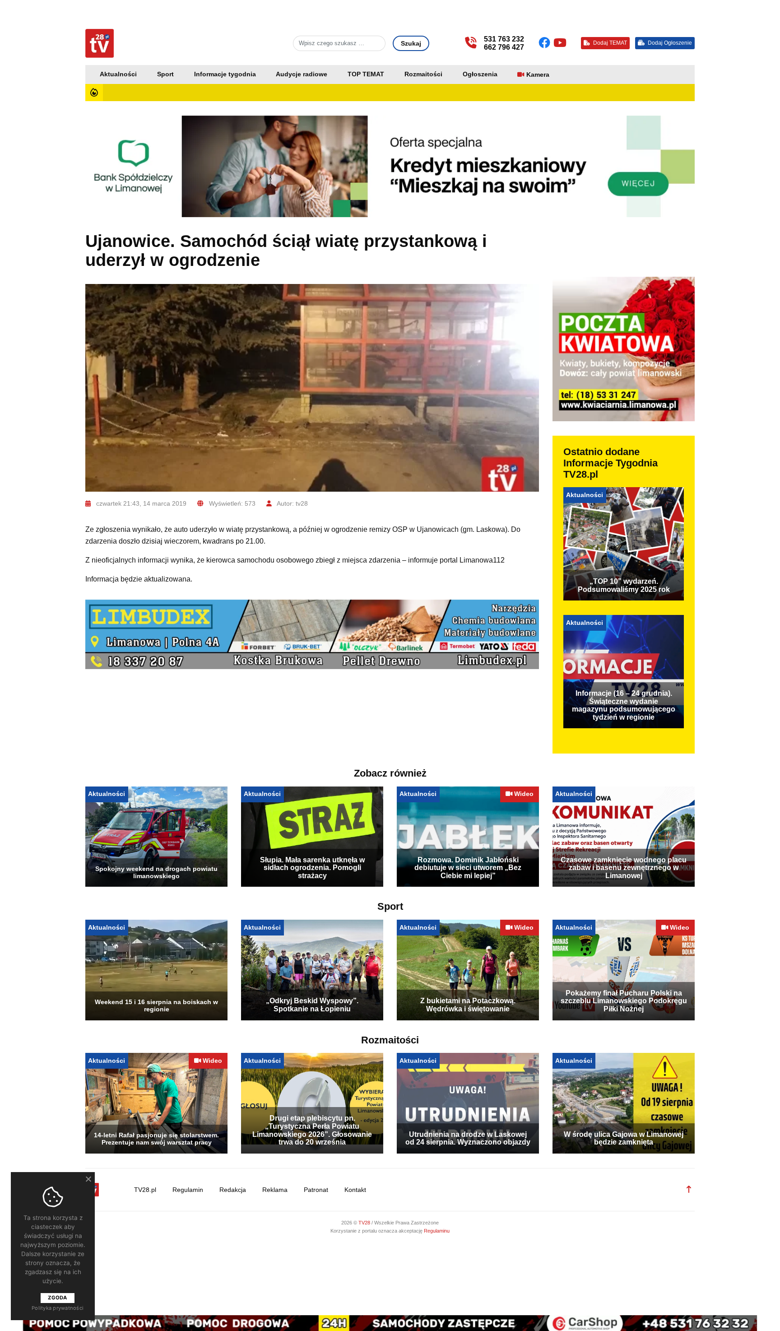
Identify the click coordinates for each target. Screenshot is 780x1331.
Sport (165, 74)
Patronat (316, 1190)
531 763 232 (504, 39)
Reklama (275, 1190)
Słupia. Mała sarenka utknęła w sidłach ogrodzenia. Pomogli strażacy (312, 868)
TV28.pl (145, 1190)
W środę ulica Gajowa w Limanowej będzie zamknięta (623, 1138)
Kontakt (355, 1190)
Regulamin (187, 1190)
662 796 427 (504, 47)
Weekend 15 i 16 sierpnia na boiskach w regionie (156, 1005)
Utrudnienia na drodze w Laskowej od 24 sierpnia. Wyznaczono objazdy (467, 1138)
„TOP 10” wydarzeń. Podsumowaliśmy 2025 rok (624, 585)
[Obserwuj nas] (546, 43)
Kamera (537, 74)
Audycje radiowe (301, 74)
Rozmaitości (423, 74)
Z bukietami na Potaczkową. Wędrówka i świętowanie (467, 1005)
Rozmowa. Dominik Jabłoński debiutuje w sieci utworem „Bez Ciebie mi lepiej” (467, 868)
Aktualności (118, 74)
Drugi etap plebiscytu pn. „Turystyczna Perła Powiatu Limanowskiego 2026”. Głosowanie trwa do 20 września (312, 1130)
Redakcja (232, 1190)
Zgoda (57, 1297)
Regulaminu (437, 1230)
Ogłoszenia (480, 74)
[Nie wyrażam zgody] (88, 1178)
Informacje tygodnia (225, 74)
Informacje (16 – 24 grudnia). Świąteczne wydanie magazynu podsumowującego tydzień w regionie (623, 705)
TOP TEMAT (366, 74)
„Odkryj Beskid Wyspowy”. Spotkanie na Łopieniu (312, 1005)
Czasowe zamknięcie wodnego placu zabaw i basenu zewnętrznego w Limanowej (624, 868)
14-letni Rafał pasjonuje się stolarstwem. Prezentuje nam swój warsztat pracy (156, 1138)
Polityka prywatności (58, 1308)
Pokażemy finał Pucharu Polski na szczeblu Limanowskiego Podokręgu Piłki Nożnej (624, 1001)
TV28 (364, 1222)
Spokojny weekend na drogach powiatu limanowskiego (156, 872)
